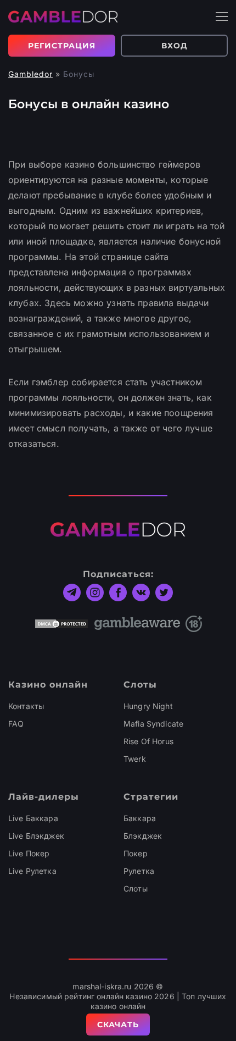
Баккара (139, 818)
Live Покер (28, 853)
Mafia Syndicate (153, 723)
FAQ (16, 723)
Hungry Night (148, 706)
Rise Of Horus (148, 741)
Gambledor (30, 74)
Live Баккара (33, 818)
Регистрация (61, 46)
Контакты (26, 706)
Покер (135, 853)
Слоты (135, 888)
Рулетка (138, 871)
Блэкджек (142, 835)
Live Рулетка (32, 871)
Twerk (134, 758)
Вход (174, 46)
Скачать (118, 1024)
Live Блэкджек (36, 835)
